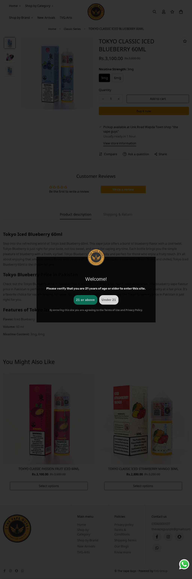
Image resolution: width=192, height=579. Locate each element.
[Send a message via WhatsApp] (184, 564)
